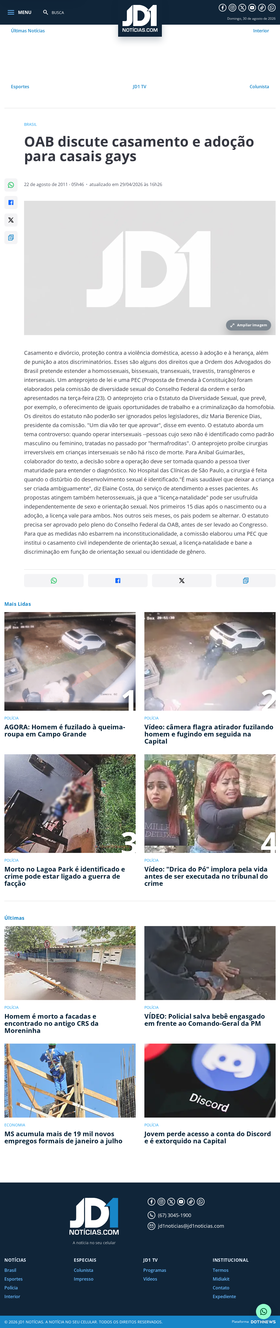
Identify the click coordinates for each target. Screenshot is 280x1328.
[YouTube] (252, 8)
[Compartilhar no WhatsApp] (11, 185)
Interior (261, 31)
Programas (154, 1270)
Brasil (10, 1270)
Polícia (11, 1288)
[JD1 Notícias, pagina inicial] (140, 18)
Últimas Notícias (28, 31)
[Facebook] (222, 8)
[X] (242, 8)
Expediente (224, 1296)
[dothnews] (263, 1321)
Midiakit (221, 1279)
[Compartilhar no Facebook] (11, 202)
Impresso (84, 1279)
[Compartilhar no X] (11, 220)
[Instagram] (232, 8)
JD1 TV (139, 87)
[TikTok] (262, 8)
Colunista (259, 87)
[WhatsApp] (272, 8)
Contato (221, 1288)
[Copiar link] (11, 237)
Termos (221, 1270)
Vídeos (150, 1279)
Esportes (20, 87)
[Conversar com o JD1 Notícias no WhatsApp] (263, 1311)
